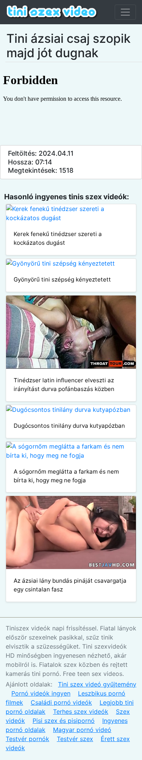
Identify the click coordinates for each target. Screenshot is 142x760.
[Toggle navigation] (125, 12)
